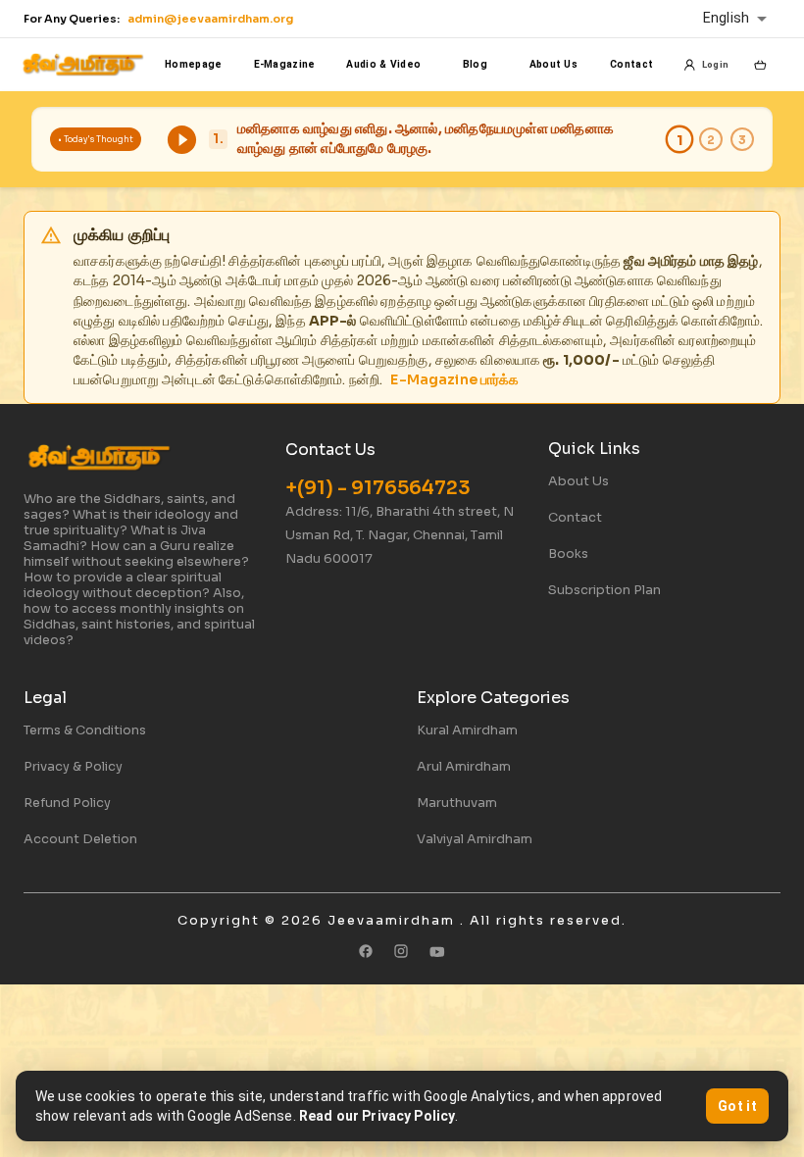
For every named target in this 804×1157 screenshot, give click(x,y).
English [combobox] (726, 18)
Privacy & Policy (73, 767)
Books (568, 554)
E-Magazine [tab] (285, 64)
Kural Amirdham (467, 730)
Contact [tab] (631, 64)
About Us (578, 481)
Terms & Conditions (85, 730)
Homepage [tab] (193, 64)
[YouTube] (437, 952)
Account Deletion (80, 839)
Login (715, 64)
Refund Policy (67, 803)
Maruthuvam (457, 803)
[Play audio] (182, 140)
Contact (575, 518)
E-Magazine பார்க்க (454, 379)
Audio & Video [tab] (383, 64)
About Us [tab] (553, 64)
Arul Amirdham (464, 767)
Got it (737, 1106)
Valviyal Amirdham (474, 839)
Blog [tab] (475, 64)
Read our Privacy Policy (377, 1116)
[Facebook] (365, 952)
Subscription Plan (604, 590)
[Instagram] (401, 952)
